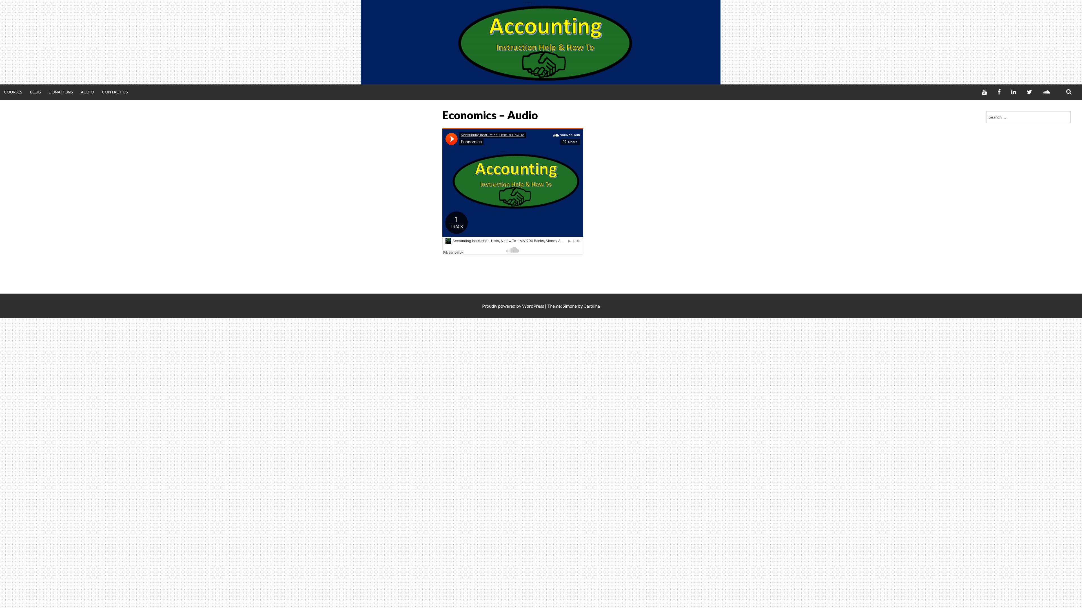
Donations (61, 92)
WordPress (533, 306)
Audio (87, 92)
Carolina (592, 306)
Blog (35, 92)
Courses (13, 92)
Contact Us (115, 92)
